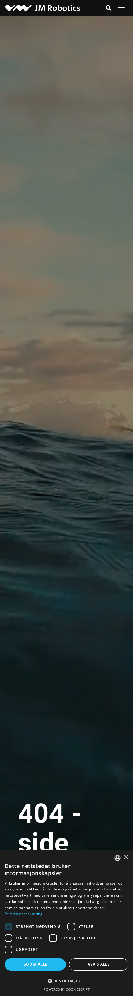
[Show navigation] (122, 8)
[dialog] (66, 923)
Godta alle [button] (35, 964)
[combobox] (117, 858)
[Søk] (108, 8)
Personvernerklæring (24, 914)
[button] (66, 981)
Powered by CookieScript (67, 989)
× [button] (126, 857)
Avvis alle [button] (98, 964)
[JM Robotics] (42, 8)
